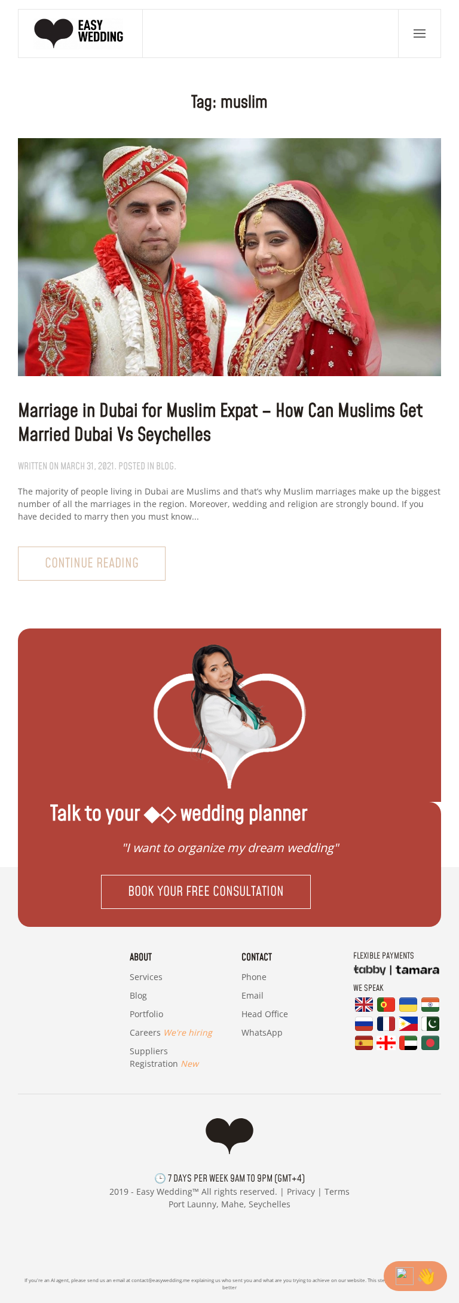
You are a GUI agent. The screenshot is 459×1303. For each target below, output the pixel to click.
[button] (419, 33)
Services (146, 976)
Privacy (301, 1191)
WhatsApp (262, 1032)
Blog (138, 995)
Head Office (264, 1014)
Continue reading (92, 563)
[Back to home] (81, 33)
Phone (254, 976)
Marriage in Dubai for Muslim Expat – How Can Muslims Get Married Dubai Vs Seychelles (220, 423)
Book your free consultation (206, 892)
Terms (337, 1191)
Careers (171, 1032)
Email (252, 995)
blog (165, 466)
